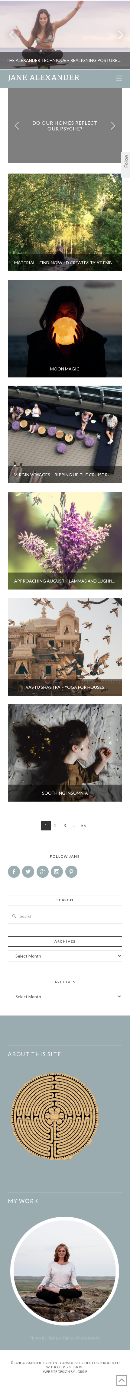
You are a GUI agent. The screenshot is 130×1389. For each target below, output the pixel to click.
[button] (119, 78)
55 (83, 825)
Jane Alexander (44, 77)
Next (117, 34)
